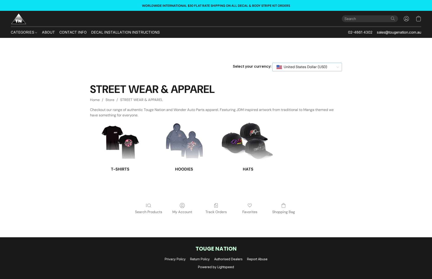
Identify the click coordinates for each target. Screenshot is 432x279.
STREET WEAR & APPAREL (141, 99)
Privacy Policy (175, 259)
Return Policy (200, 259)
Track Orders (216, 212)
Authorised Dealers (228, 259)
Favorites (249, 212)
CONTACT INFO (73, 32)
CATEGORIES (23, 32)
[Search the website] (392, 18)
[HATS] (248, 142)
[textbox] (304, 67)
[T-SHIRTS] (120, 142)
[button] (19, 18)
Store (110, 99)
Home (95, 99)
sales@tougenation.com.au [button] (399, 32)
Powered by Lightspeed (216, 267)
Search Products (148, 212)
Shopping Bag (283, 212)
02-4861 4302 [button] (360, 32)
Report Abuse (257, 259)
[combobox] (307, 67)
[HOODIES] (184, 142)
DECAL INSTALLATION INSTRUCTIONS (125, 32)
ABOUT (48, 32)
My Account (182, 212)
